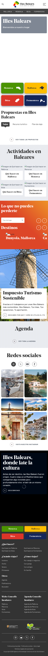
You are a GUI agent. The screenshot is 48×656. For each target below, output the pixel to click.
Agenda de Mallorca (31, 604)
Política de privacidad (13, 646)
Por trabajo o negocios (32, 560)
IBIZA (28, 12)
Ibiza (3, 609)
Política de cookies (27, 646)
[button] (38, 220)
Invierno (5, 560)
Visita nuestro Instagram (27, 444)
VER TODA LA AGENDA (27, 341)
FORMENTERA (39, 12)
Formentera (6, 612)
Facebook (34, 364)
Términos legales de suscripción (24, 649)
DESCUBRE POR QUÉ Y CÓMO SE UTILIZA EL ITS (26, 315)
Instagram (13, 364)
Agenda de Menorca (31, 607)
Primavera (5, 570)
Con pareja (28, 564)
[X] (20, 364)
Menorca (5, 607)
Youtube (27, 364)
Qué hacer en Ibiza (8, 551)
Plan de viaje (37, 124)
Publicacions (6, 583)
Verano (4, 567)
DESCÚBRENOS (14, 490)
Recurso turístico (20, 124)
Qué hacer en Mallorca (9, 548)
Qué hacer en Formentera (33, 551)
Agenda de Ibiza (29, 609)
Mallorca (5, 604)
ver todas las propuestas (26, 139)
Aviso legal (37, 646)
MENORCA (19, 12)
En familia (27, 570)
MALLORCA (7, 12)
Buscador (5, 587)
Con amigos (28, 567)
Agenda (4, 580)
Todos (5, 124)
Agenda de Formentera (32, 612)
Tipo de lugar (7, 220)
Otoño (4, 564)
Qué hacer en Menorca (31, 548)
